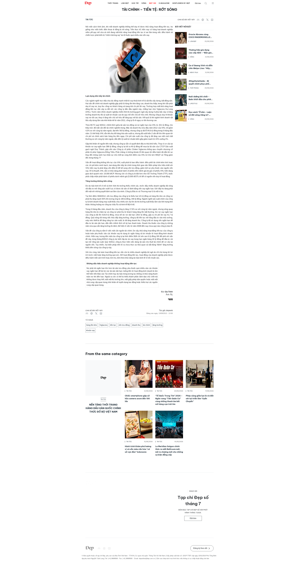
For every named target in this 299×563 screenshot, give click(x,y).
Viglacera (103, 325)
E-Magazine (164, 3)
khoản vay (90, 330)
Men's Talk (194, 72)
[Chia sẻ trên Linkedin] (212, 19)
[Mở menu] (213, 3)
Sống (143, 3)
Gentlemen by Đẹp (181, 3)
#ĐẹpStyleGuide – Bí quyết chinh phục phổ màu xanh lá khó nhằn (199, 84)
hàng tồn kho (91, 325)
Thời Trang (113, 3)
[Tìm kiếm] (205, 3)
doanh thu (136, 325)
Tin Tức (89, 20)
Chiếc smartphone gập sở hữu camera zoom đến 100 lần (137, 398)
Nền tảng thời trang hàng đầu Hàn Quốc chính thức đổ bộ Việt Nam (103, 408)
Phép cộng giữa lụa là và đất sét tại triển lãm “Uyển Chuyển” (200, 398)
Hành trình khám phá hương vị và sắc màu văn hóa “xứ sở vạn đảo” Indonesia (138, 449)
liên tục (113, 325)
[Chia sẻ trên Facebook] (198, 19)
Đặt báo (198, 3)
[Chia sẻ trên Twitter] (207, 19)
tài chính (146, 325)
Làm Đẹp (125, 3)
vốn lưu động (124, 325)
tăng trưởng (157, 325)
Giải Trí (135, 3)
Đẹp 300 (152, 3)
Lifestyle (193, 103)
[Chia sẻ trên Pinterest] (202, 19)
